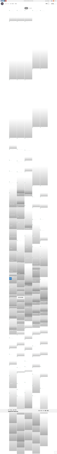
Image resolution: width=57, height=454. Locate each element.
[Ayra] (13, 324)
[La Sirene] (44, 349)
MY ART (8, 3)
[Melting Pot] (13, 143)
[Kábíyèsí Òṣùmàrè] (36, 98)
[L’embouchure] (44, 39)
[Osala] (13, 313)
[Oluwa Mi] (28, 50)
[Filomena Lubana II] (28, 155)
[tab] (26, 8)
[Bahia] (44, 98)
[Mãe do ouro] (13, 15)
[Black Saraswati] (28, 300)
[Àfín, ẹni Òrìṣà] (20, 15)
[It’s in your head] (28, 421)
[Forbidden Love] (13, 108)
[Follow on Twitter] (3, 0)
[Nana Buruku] (20, 425)
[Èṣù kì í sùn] (20, 108)
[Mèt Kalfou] (36, 285)
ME (8, 409)
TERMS (16, 3)
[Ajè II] (28, 15)
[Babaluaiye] (13, 273)
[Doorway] (28, 109)
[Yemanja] (36, 424)
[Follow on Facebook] (1, 0)
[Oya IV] (44, 317)
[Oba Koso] (28, 279)
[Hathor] (28, 188)
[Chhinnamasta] (20, 350)
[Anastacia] (36, 361)
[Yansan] (13, 359)
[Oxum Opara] (20, 369)
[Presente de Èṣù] (13, 50)
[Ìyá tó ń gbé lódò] (20, 296)
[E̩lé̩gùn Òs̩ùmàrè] (44, 284)
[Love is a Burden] (20, 50)
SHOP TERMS (14, 409)
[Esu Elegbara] (28, 311)
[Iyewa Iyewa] (44, 156)
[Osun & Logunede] (36, 39)
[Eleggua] (44, 202)
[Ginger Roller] (13, 422)
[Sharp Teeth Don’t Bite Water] (20, 187)
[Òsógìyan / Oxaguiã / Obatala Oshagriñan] (44, 306)
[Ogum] (28, 369)
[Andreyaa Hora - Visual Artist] (2, 4)
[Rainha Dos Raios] (36, 156)
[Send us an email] (4, 0)
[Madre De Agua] (28, 344)
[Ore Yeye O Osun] (36, 318)
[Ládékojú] (20, 285)
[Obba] (44, 371)
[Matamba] (13, 291)
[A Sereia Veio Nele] (36, 266)
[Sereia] (44, 327)
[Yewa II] (44, 295)
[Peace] (20, 198)
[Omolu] (28, 322)
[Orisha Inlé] (36, 351)
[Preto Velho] (36, 307)
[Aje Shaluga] (44, 190)
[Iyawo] (20, 329)
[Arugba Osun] (44, 235)
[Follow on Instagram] (2, 0)
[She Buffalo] (13, 342)
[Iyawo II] (28, 333)
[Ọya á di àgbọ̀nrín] (28, 222)
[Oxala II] (36, 201)
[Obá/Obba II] (13, 302)
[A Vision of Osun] (28, 166)
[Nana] (36, 329)
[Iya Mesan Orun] (44, 338)
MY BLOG (11, 409)
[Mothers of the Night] (36, 296)
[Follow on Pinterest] (6, 0)
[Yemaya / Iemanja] (20, 340)
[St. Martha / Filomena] (20, 318)
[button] (47, 1)
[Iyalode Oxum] (20, 307)
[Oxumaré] (44, 417)
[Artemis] (28, 290)
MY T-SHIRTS (12, 3)
